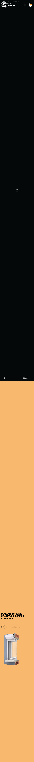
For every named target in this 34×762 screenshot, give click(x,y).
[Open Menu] (31, 5)
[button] (25, 5)
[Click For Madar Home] (8, 5)
